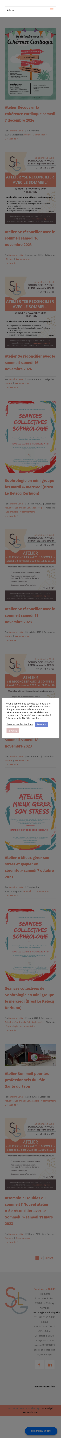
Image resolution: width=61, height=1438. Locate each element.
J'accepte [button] (41, 724)
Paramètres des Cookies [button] (20, 724)
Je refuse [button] (12, 731)
